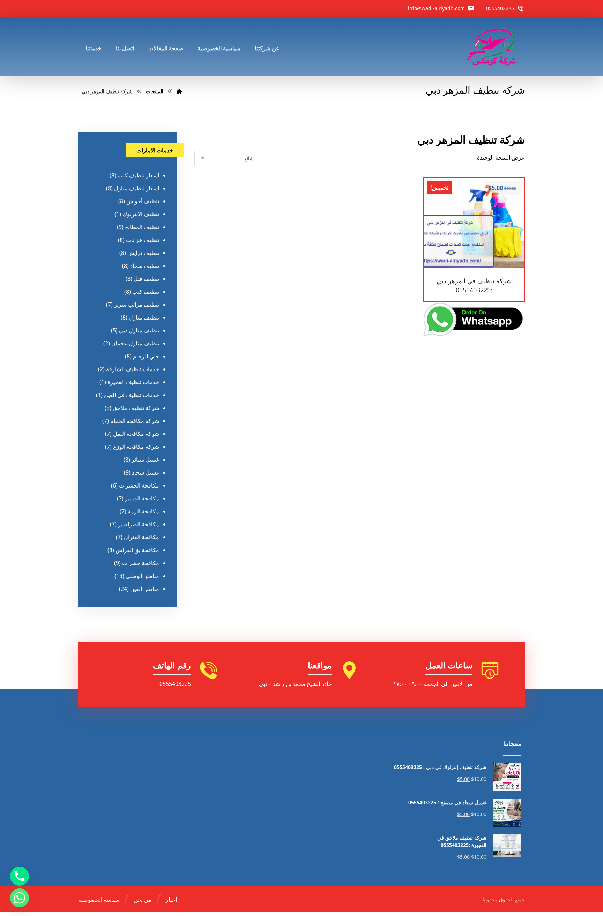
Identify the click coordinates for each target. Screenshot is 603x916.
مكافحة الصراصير (138, 524)
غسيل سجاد (145, 472)
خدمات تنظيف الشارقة (132, 369)
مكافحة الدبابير (142, 498)
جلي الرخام (146, 356)
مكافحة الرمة (143, 511)
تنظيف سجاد (144, 266)
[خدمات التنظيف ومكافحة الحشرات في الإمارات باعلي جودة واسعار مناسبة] (492, 46)
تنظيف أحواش (142, 201)
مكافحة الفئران (141, 537)
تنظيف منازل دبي (139, 330)
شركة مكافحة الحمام (134, 421)
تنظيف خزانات (142, 240)
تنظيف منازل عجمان (135, 343)
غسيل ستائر (145, 459)
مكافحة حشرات (140, 563)
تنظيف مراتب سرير (136, 304)
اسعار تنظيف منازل (136, 188)
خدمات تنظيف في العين (131, 395)
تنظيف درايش (143, 253)
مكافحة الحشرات (139, 485)
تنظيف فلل (146, 279)
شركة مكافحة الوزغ (136, 446)
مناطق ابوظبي (142, 576)
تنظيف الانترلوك (140, 214)
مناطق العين (144, 589)
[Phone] (19, 876)
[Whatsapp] (19, 897)
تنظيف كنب (145, 291)
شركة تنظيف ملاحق (136, 408)
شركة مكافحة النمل (136, 434)
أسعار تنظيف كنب (138, 175)
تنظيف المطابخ (142, 227)
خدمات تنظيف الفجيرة (133, 382)
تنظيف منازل (144, 317)
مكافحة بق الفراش (137, 550)
